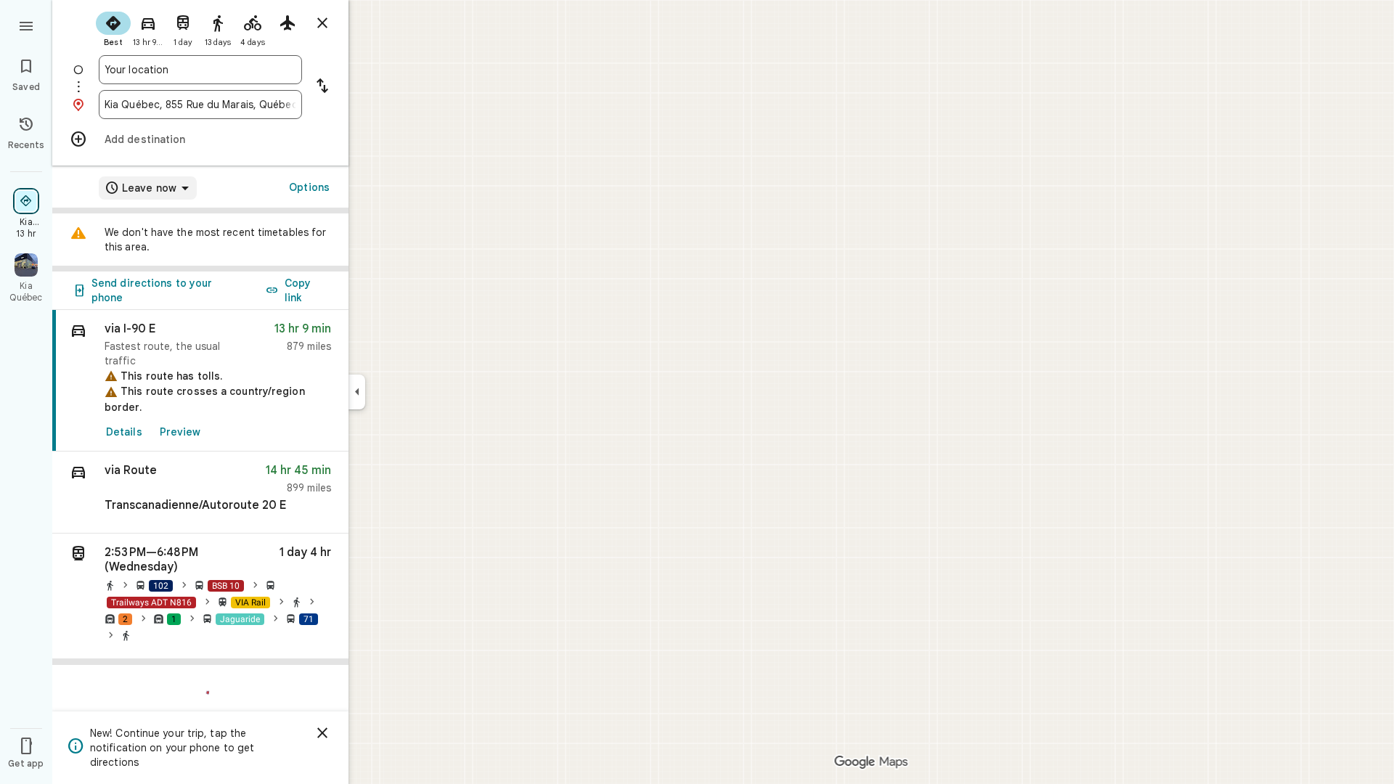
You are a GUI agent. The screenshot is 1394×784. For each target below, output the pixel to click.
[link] (200, 381)
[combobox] (200, 69)
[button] (200, 493)
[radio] (113, 27)
